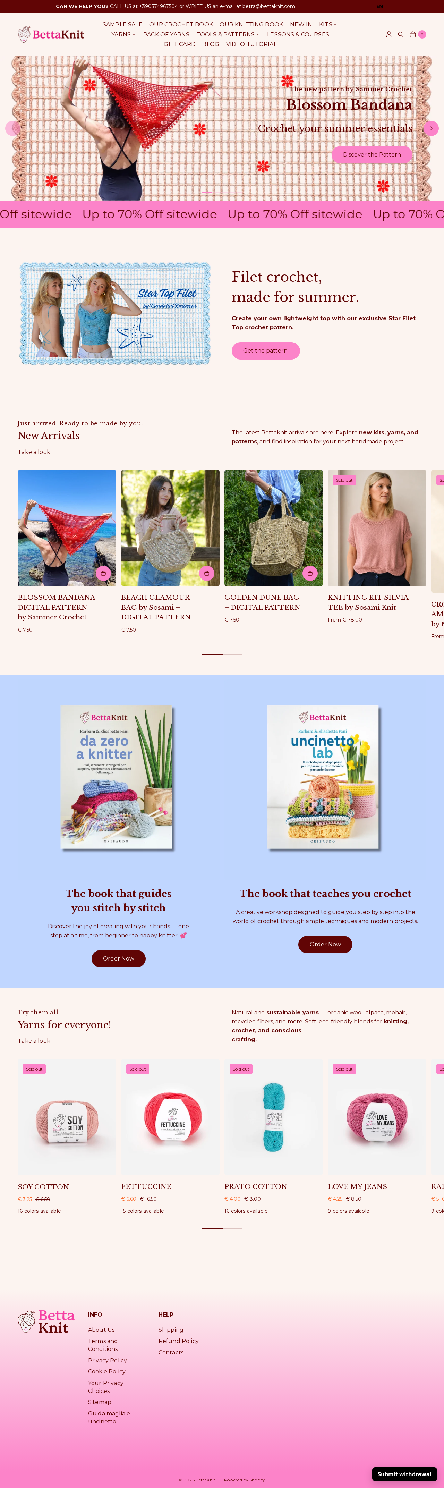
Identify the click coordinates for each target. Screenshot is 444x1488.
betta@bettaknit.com (268, 6)
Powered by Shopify (244, 1479)
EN (379, 6)
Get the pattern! (266, 350)
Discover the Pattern (372, 154)
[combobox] (379, 6)
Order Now (118, 958)
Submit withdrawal (405, 1474)
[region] (222, 128)
